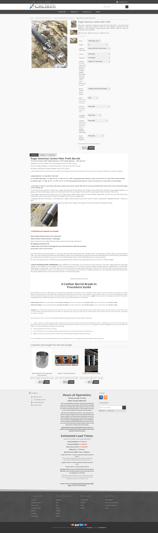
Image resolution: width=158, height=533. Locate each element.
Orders (82, 505)
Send (124, 407)
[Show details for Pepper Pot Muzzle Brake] (91, 360)
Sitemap (58, 516)
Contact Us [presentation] (52, 155)
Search (126, 6)
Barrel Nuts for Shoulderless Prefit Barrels (42, 374)
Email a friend (106, 33)
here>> (80, 241)
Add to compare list (95, 33)
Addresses (83, 502)
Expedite (81, 121)
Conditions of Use (36, 508)
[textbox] (114, 6)
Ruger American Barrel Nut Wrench (71, 190)
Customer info (84, 500)
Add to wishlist (84, 33)
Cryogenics (82, 115)
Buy (86, 147)
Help (57, 505)
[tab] (34, 155)
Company (33, 513)
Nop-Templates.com (102, 527)
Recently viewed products (112, 502)
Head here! (57, 236)
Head (56, 239)
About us (33, 510)
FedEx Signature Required (81, 137)
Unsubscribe (110, 410)
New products (109, 500)
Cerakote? (82, 106)
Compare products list (111, 505)
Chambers (82, 58)
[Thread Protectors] (66, 360)
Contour (81, 54)
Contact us (59, 500)
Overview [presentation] (34, 155)
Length (81, 45)
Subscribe (103, 410)
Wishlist (82, 508)
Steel (80, 41)
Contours (58, 510)
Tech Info (33, 500)
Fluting (57, 508)
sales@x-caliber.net (76, 419)
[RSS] (105, 397)
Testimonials (34, 516)
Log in (40, 2)
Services (58, 513)
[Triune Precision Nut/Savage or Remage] (42, 360)
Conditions (106, 260)
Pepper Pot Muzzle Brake (91, 373)
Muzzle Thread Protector (67, 373)
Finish (80, 98)
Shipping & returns (36, 502)
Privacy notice (35, 505)
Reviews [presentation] (42, 155)
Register (33, 2)
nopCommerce (89, 527)
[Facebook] (101, 397)
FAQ (99, 260)
